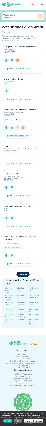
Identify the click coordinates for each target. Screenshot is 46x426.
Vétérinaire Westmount (21, 296)
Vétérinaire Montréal (9, 310)
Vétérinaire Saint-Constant (9, 304)
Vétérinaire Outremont (21, 310)
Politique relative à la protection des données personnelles (23, 364)
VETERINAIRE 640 (11, 174)
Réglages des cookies (33, 421)
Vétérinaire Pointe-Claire (22, 320)
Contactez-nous (23, 368)
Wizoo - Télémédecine (13, 79)
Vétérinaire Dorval (33, 303)
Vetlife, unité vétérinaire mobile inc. (19, 206)
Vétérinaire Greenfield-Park (33, 321)
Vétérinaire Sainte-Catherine (9, 297)
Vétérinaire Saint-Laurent (10, 315)
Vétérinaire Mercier (23, 383)
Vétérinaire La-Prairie (35, 315)
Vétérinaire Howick (23, 376)
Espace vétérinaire (23, 359)
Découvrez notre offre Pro (23, 354)
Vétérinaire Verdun (33, 289)
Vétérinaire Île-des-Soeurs (35, 296)
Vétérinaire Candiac (33, 310)
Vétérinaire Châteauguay (22, 315)
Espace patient (23, 356)
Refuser (18, 421)
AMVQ (6, 146)
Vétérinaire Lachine (21, 289)
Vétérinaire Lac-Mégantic (23, 378)
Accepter (7, 421)
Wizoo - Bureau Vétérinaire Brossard (20, 110)
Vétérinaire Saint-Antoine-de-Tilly (23, 385)
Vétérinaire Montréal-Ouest (9, 290)
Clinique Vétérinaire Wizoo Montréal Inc (21, 47)
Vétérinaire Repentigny (23, 374)
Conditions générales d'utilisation (23, 361)
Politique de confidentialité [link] (23, 424)
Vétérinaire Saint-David (23, 381)
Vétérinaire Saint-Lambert (10, 320)
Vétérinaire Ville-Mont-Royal (21, 304)
